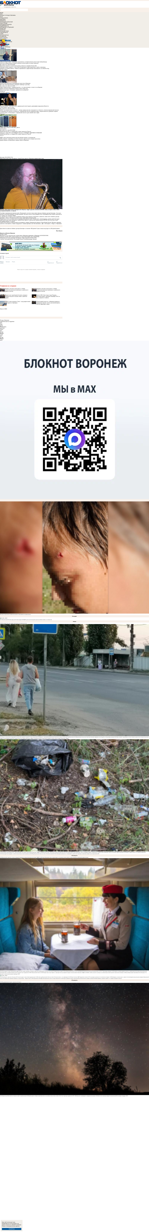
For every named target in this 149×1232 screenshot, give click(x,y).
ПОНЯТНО (12, 1229)
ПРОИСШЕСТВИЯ (4, 31)
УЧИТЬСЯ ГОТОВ (8, 41)
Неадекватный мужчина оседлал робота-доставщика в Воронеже (17, 738)
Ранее (13, 261)
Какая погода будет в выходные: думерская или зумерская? (14, 90)
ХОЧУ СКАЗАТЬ (4, 37)
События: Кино (22, 239)
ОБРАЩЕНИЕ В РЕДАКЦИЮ (7, 27)
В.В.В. (1, 16)
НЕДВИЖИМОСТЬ (4, 25)
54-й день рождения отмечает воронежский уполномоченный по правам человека (77, 978)
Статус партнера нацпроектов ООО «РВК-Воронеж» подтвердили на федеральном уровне (78, 1095)
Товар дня (2, 114)
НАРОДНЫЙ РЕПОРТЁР (6, 24)
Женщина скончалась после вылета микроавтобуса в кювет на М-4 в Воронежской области (58, 971)
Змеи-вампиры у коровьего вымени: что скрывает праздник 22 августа (109, 978)
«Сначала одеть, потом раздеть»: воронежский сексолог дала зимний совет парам (19, 112)
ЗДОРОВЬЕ (3, 19)
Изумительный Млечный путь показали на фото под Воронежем (14, 1095)
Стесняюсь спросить (5, 92)
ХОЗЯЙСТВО (3, 36)
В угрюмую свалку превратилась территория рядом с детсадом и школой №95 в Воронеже (19, 852)
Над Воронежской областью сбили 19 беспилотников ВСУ (43, 853)
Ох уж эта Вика (3, 69)
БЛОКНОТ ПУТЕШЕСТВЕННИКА (8, 15)
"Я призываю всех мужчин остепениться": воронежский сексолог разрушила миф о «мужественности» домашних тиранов (29, 111)
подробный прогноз (4, 321)
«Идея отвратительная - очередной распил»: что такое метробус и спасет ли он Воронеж (21, 87)
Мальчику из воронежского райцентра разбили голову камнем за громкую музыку (15, 614)
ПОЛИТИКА (3, 29)
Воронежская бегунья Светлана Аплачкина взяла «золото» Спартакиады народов (95, 971)
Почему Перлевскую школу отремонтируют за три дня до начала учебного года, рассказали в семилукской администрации (65, 857)
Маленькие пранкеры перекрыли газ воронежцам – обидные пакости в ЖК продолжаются (22, 978)
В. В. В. (2, 135)
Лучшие (8, 261)
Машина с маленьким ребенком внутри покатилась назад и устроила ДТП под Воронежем (57, 737)
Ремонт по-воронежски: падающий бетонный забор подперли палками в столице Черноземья (19, 737)
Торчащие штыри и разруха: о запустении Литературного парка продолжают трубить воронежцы (22, 67)
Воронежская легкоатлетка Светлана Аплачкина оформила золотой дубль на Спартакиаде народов (95, 737)
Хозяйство (2, 91)
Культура (2, 157)
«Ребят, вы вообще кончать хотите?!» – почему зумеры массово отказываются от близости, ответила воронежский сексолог (29, 110)
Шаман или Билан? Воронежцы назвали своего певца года (14, 88)
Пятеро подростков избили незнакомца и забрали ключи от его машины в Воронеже (130, 852)
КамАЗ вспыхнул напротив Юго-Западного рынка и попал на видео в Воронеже (50, 738)
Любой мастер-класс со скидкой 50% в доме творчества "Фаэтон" (15, 131)
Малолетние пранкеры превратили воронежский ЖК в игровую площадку (111, 1095)
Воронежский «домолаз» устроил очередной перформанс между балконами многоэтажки (19, 857)
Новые (1, 261)
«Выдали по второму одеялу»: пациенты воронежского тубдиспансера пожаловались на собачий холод (24, 68)
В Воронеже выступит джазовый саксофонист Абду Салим (14, 237)
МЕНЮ (1, 12)
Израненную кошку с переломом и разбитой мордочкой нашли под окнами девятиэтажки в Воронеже (61, 852)
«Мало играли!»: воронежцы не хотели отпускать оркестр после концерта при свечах (132, 737)
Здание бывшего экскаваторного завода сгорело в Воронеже (97, 852)
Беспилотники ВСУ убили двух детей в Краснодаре (11, 619)
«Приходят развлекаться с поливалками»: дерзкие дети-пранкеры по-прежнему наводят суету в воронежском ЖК (78, 853)
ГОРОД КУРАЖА (4, 18)
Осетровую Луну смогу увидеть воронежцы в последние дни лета (14, 623)
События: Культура (4, 239)
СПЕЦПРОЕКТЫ (4, 32)
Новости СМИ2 (3, 309)
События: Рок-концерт (14, 239)
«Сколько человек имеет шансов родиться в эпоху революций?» (15, 236)
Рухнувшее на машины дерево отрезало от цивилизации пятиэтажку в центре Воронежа (130, 971)
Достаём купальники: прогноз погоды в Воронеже (50, 978)
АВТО (1, 14)
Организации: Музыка (31, 239)
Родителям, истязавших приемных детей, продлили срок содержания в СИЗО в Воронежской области (21, 972)
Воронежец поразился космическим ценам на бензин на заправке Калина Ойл (18, 65)
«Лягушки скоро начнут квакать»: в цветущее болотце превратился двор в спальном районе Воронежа (62, 972)
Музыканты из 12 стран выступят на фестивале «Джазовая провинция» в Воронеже (20, 235)
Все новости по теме (5, 64)
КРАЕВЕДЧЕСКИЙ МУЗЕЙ (6, 22)
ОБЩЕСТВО (3, 28)
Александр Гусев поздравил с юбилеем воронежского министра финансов (16, 853)
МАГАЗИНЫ (7, 47)
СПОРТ (1, 33)
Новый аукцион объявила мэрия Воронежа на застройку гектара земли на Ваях (44, 1095)
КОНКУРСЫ (3, 20)
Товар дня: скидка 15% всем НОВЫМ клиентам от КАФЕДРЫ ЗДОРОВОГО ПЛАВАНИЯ (21, 132)
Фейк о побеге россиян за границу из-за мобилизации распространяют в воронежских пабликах (105, 972)
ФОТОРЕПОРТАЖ (4, 35)
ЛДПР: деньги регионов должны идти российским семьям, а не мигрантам (38, 619)
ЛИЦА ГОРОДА (3, 23)
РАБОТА (9, 40)
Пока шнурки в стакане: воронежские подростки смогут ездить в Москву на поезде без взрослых (20, 971)
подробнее (11, 321)
